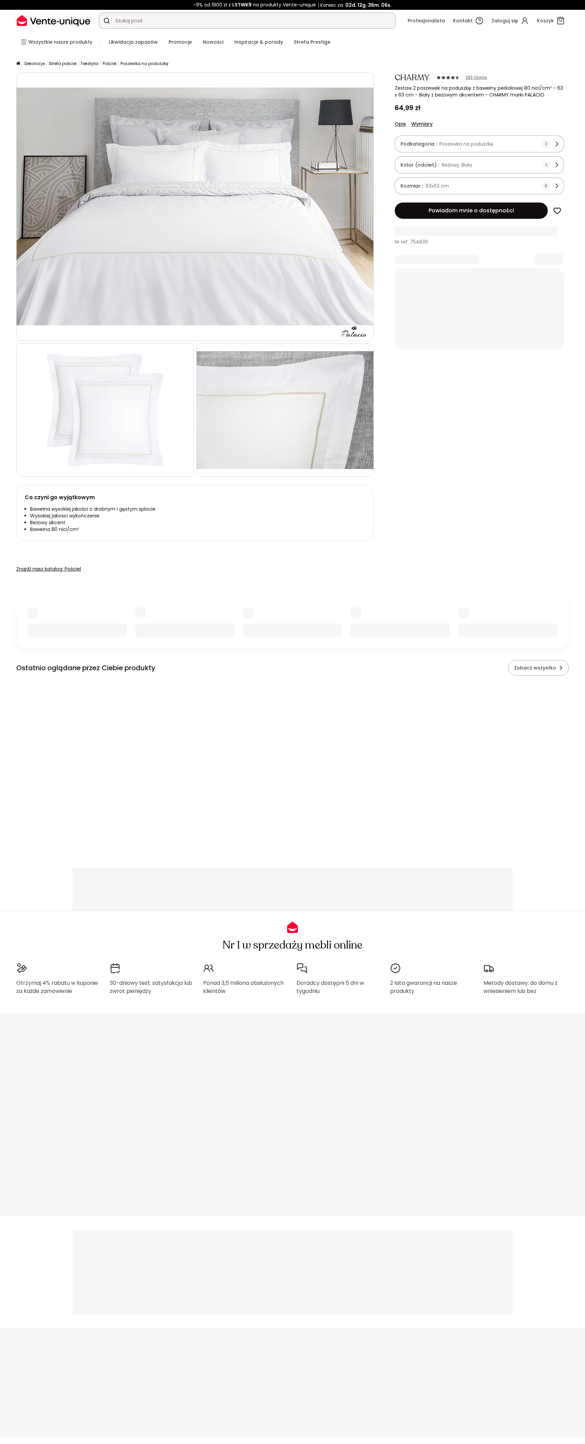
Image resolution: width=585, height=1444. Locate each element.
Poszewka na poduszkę (144, 63)
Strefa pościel (63, 63)
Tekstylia (90, 63)
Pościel (109, 63)
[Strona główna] (18, 64)
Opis (400, 124)
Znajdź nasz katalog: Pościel (48, 569)
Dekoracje (34, 63)
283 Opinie (476, 77)
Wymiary (422, 124)
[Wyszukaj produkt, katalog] (106, 20)
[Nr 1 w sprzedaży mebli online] (53, 20)
